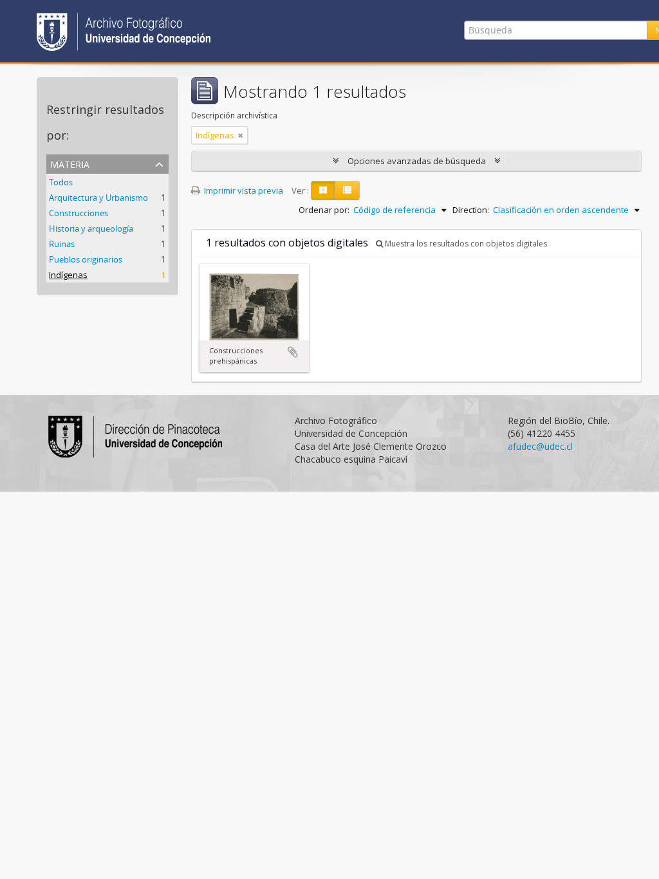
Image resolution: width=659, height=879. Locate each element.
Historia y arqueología (91, 228)
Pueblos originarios (85, 259)
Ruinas (62, 244)
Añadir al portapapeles (292, 352)
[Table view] (347, 190)
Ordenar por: (324, 210)
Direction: (470, 210)
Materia (69, 163)
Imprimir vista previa (242, 190)
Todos (61, 182)
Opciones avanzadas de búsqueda (417, 161)
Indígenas (68, 275)
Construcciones (78, 213)
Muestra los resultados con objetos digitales (465, 243)
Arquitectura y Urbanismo (98, 197)
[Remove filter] (240, 135)
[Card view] (323, 190)
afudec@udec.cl (540, 446)
